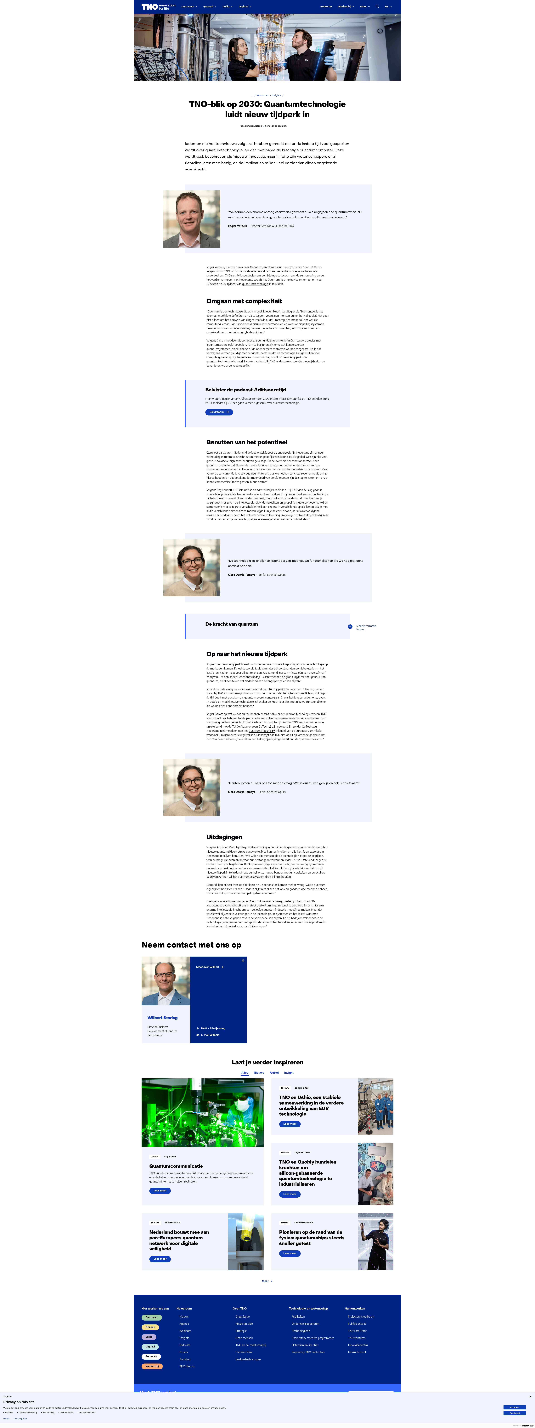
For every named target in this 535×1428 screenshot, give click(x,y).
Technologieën (301, 1331)
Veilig (225, 7)
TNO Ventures (356, 1338)
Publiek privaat (357, 1323)
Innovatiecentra (358, 1345)
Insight (289, 1073)
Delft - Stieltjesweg (213, 1028)
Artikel (274, 1073)
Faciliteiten (298, 1316)
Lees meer (162, 1192)
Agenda (184, 1323)
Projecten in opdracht (361, 1316)
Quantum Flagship (261, 731)
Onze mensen (244, 1338)
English (7, 1396)
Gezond (208, 7)
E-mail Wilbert (210, 1035)
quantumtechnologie (255, 284)
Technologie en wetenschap (308, 1308)
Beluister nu (217, 412)
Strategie (241, 1331)
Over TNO (240, 1308)
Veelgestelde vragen (248, 1359)
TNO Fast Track (357, 1331)
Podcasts (184, 1345)
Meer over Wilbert (207, 967)
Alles (244, 1073)
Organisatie (243, 1316)
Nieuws (259, 1073)
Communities (244, 1352)
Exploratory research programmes (313, 1338)
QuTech (264, 726)
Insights (184, 1338)
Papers (183, 1352)
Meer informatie (368, 628)
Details (6, 1419)
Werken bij (344, 7)
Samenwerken (355, 1308)
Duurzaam (187, 7)
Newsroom (184, 1308)
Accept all (515, 1407)
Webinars (185, 1331)
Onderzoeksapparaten (305, 1323)
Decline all (515, 1413)
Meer (363, 7)
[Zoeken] (377, 6)
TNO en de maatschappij (251, 1345)
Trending (184, 1359)
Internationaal (357, 1352)
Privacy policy (20, 1419)
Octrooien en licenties (305, 1345)
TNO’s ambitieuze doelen (240, 275)
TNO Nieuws (187, 1366)
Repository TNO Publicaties (308, 1352)
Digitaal (243, 7)
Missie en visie (244, 1323)
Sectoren (326, 7)
